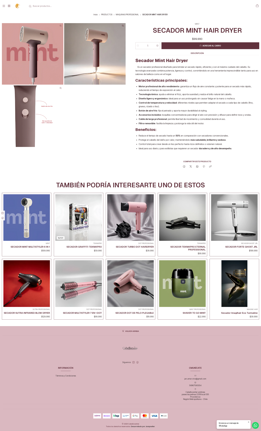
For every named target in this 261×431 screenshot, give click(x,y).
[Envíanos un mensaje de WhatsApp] (255, 425)
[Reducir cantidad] (138, 45)
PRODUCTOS (106, 15)
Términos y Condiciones (65, 376)
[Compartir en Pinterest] (204, 166)
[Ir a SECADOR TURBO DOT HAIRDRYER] (130, 217)
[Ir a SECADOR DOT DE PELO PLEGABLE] (130, 283)
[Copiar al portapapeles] (210, 166)
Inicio (96, 15)
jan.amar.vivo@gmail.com (195, 379)
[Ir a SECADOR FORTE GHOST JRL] (234, 217)
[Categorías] (9, 6)
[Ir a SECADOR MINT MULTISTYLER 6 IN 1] (26, 217)
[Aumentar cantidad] (157, 45)
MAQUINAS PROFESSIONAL (127, 15)
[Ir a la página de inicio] (18, 5)
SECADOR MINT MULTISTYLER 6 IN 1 (30, 246)
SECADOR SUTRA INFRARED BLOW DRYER (27, 312)
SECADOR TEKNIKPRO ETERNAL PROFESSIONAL (188, 248)
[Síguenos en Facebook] (137, 362)
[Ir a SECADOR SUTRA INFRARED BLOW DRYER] (26, 283)
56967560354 (195, 385)
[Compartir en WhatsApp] (197, 166)
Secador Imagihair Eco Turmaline (239, 312)
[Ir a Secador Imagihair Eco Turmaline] (234, 283)
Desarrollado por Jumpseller (143, 426)
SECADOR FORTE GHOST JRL (241, 246)
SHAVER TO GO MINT (194, 312)
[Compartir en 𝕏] (190, 166)
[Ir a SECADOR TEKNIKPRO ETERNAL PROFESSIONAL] (182, 217)
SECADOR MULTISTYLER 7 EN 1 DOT (82, 312)
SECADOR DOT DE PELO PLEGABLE (134, 312)
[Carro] (257, 6)
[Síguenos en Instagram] (133, 362)
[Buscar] (30, 6)
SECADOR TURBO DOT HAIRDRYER (135, 246)
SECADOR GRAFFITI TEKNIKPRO (84, 246)
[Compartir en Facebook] (184, 166)
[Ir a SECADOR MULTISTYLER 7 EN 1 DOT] (78, 283)
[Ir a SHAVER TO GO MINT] (182, 283)
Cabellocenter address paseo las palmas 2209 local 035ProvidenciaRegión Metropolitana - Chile (195, 395)
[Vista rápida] (47, 217)
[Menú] (4, 6)
